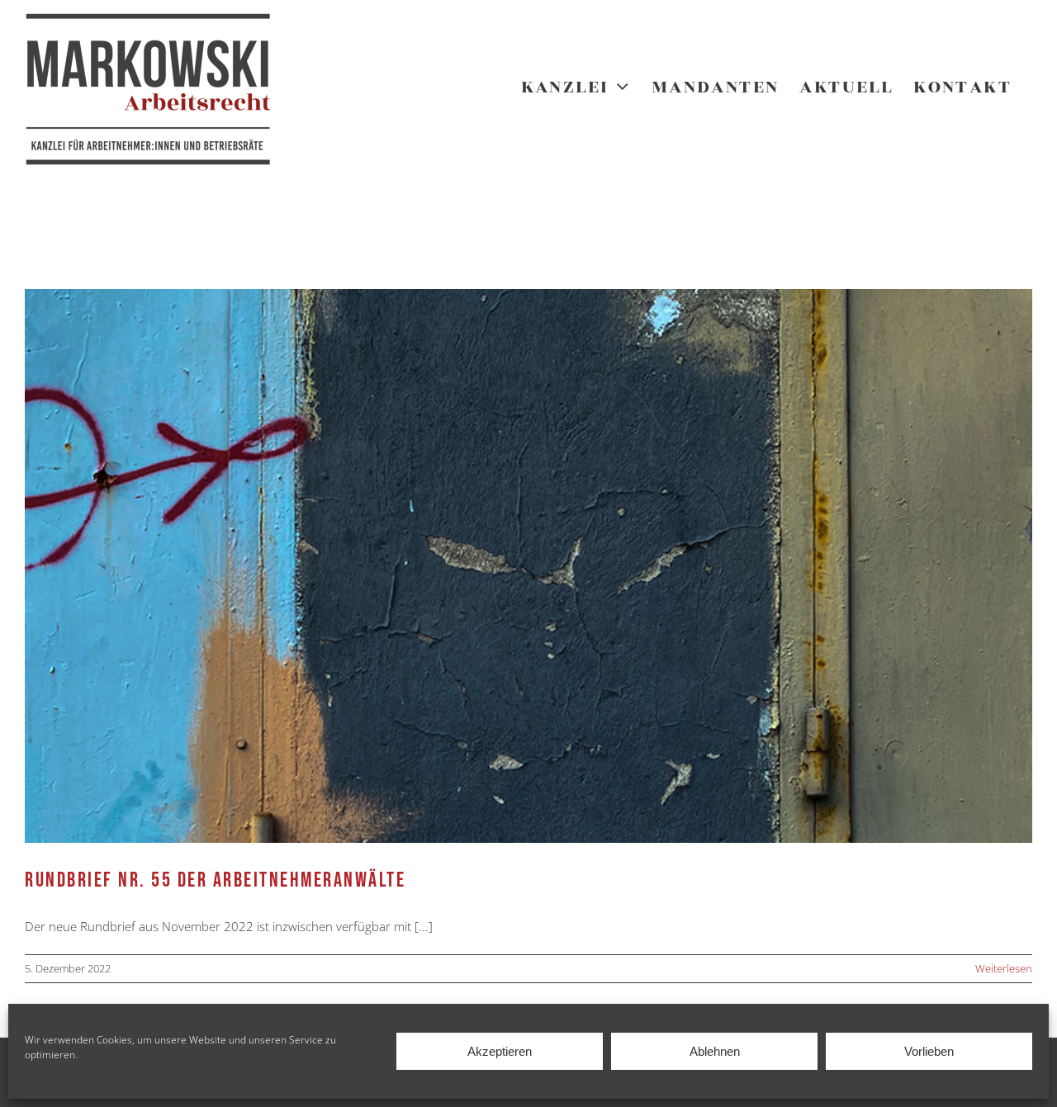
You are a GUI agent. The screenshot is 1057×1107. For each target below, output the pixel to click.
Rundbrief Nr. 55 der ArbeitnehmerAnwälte (215, 880)
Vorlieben (929, 1051)
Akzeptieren (499, 1051)
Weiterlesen (1003, 968)
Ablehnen (715, 1051)
